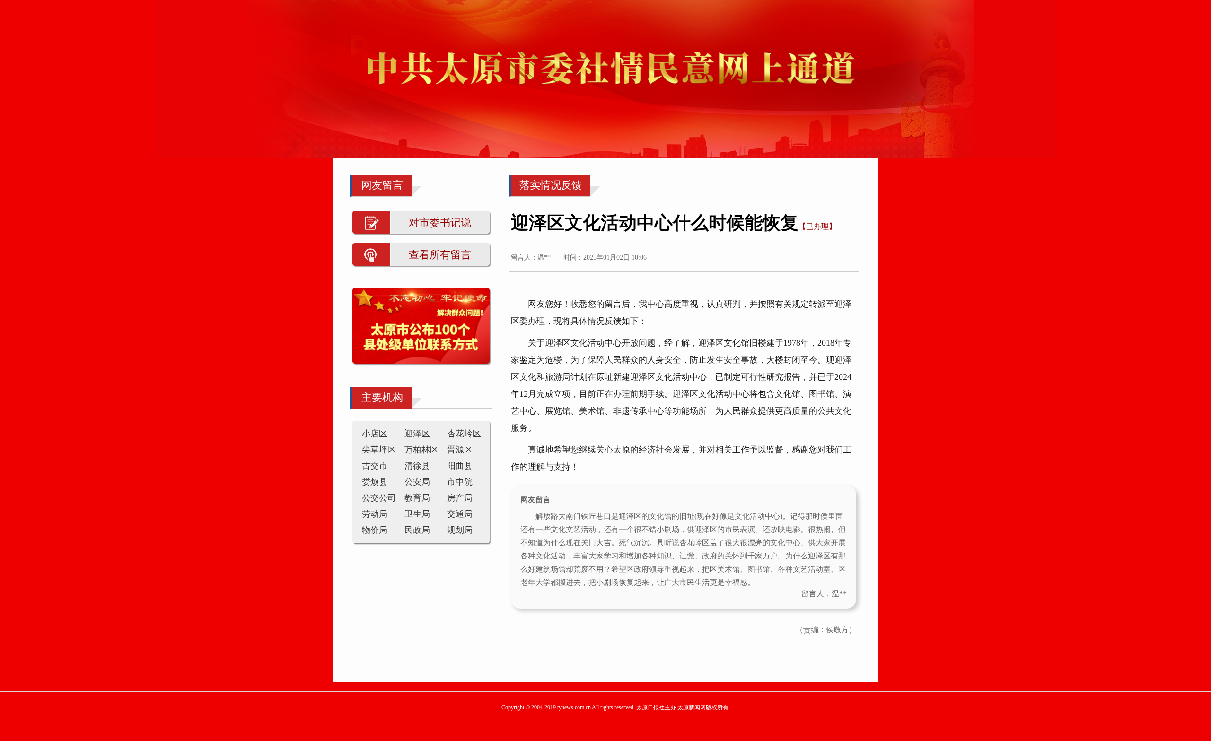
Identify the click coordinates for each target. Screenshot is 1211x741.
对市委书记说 (440, 222)
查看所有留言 (440, 255)
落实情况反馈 (550, 185)
